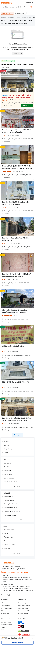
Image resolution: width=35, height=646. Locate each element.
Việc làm (3, 630)
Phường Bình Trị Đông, (10, 175)
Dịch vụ (6, 452)
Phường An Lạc (8, 496)
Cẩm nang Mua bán (6, 622)
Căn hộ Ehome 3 (9, 478)
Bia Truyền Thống (9, 544)
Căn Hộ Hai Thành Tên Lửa (12, 482)
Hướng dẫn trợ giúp (23, 613)
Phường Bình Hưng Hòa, (11, 247)
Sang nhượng (8, 449)
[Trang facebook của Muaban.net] (19, 622)
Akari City (7, 467)
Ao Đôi (6, 533)
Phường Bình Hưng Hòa (11, 504)
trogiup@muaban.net (11, 595)
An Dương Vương (9, 529)
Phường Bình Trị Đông (10, 515)
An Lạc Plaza (8, 474)
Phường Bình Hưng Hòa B (12, 511)
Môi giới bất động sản (6, 624)
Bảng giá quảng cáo (23, 603)
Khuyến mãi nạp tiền (23, 608)
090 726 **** (27, 105)
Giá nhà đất (4, 627)
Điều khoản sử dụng (6, 611)
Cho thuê (6, 445)
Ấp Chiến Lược (8, 537)
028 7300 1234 (9, 572)
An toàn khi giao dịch (6, 608)
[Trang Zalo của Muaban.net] (22, 622)
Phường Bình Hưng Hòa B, (11, 103)
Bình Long (7, 548)
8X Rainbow (7, 463)
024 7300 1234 (22, 572)
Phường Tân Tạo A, (9, 283)
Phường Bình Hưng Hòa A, (11, 391)
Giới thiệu (3, 603)
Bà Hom (6, 541)
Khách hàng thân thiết (23, 611)
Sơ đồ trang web (5, 613)
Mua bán (6, 441)
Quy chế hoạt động (6, 605)
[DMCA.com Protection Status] (23, 631)
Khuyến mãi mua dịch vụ (24, 605)
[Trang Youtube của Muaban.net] (19, 626)
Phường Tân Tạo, (9, 319)
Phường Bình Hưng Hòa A (11, 507)
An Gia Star (7, 470)
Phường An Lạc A (9, 500)
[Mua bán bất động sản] (6, 2)
